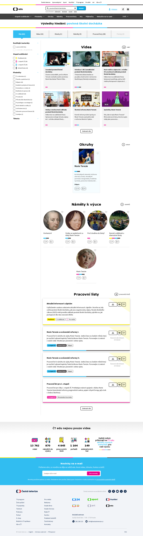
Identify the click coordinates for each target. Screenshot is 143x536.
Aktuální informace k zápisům (59, 303)
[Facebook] (123, 9)
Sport (65, 2)
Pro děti (88, 2)
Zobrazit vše (86, 131)
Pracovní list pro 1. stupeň (58, 384)
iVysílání (71, 2)
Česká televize (45, 2)
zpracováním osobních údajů (105, 479)
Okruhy (51, 16)
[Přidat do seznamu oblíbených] (68, 54)
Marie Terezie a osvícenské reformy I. (63, 332)
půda (75, 11)
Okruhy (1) (58, 34)
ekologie (64, 11)
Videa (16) (39, 34)
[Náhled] (120, 304)
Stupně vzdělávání (22, 16)
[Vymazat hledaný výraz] (75, 8)
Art (93, 2)
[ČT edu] (18, 9)
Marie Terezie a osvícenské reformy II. (63, 358)
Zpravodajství (56, 2)
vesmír (70, 11)
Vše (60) (22, 34)
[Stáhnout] (113, 304)
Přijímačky (90, 16)
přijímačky (58, 11)
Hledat (81, 8)
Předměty (38, 16)
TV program (80, 2)
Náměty (60, 16)
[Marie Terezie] (86, 172)
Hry (81, 16)
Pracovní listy (71, 16)
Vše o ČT (99, 2)
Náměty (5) (77, 34)
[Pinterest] (128, 9)
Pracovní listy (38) (99, 34)
